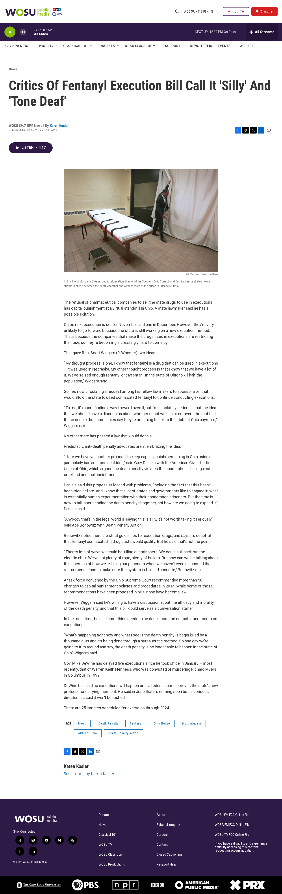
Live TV (237, 11)
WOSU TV (46, 46)
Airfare (247, 46)
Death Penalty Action (123, 733)
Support (172, 46)
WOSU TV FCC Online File (232, 834)
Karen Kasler (59, 125)
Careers (162, 834)
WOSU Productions (112, 864)
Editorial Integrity (168, 824)
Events (224, 46)
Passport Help (166, 864)
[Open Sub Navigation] (216, 11)
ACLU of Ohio (87, 733)
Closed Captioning (169, 854)
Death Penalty (108, 723)
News (13, 69)
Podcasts (106, 46)
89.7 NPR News (17, 46)
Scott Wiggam (191, 723)
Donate (266, 11)
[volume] (23, 32)
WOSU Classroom (140, 46)
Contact (162, 844)
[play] (9, 32)
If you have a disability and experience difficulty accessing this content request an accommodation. (241, 847)
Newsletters (201, 46)
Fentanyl (136, 723)
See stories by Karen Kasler (89, 773)
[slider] (30, 32)
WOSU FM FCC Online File (232, 815)
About (161, 815)
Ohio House (162, 723)
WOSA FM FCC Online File (232, 824)
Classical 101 (75, 46)
